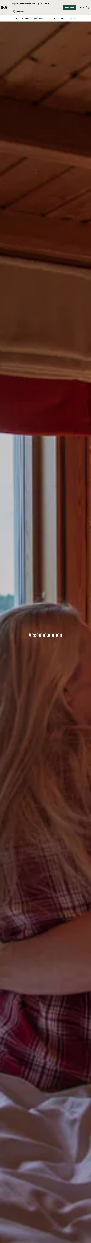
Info (53, 18)
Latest (62, 18)
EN (81, 7)
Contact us (74, 18)
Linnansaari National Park (25, 4)
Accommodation (40, 18)
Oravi (15, 18)
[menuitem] (23, 4)
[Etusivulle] (5, 7)
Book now (69, 7)
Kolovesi (46, 4)
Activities (25, 18)
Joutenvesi (20, 11)
